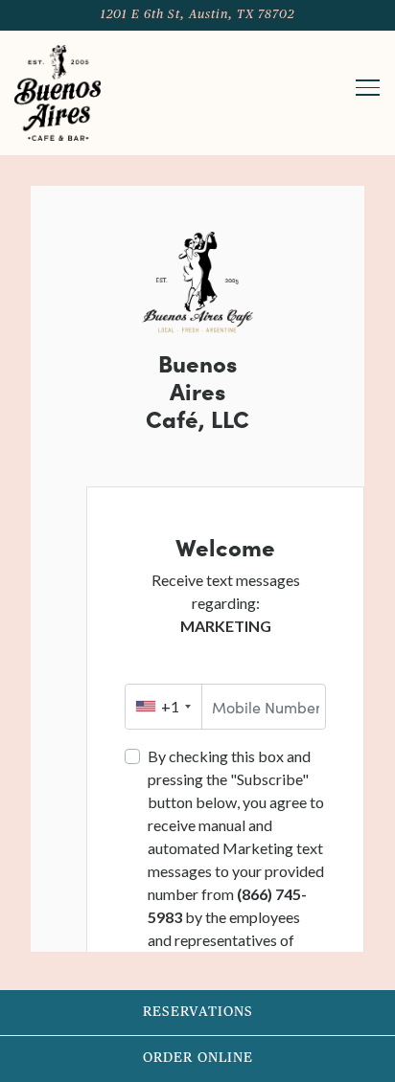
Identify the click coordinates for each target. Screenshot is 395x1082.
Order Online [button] (198, 1058)
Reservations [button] (198, 1012)
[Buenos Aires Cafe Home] (57, 93)
